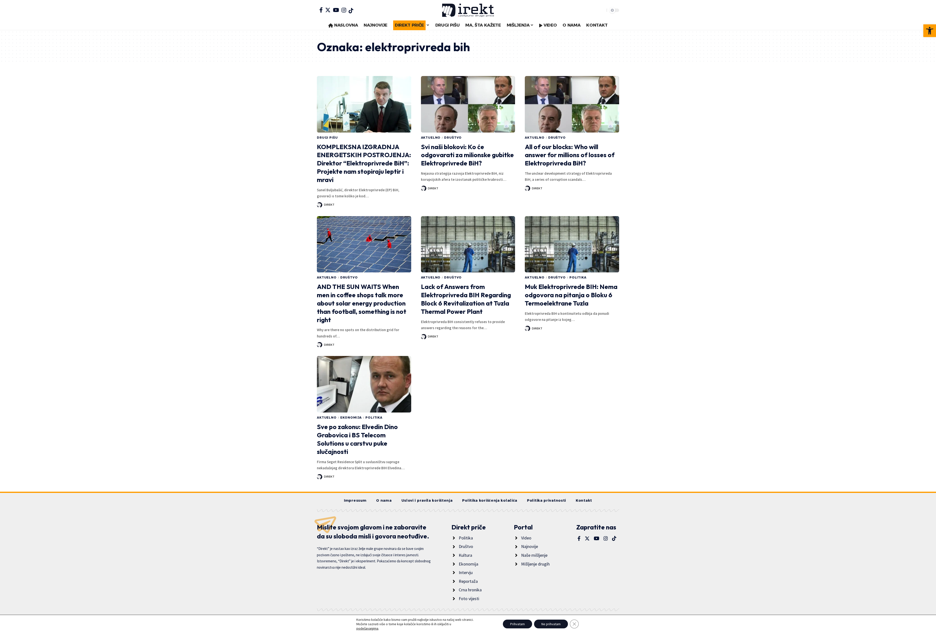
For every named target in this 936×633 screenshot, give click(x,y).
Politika (577, 277)
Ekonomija (351, 417)
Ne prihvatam (551, 624)
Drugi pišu (327, 137)
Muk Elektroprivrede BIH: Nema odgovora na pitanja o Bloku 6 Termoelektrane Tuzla (571, 295)
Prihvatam (517, 624)
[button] (929, 30)
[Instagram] (343, 10)
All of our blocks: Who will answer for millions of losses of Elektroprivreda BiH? (569, 155)
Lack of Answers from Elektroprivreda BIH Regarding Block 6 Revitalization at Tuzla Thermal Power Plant (466, 299)
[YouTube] (336, 10)
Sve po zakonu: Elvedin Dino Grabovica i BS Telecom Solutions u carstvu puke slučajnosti (357, 439)
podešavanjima (367, 628)
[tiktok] (350, 10)
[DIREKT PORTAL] (468, 10)
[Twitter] (328, 10)
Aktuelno (431, 137)
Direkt (329, 204)
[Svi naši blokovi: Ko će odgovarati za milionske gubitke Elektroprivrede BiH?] (468, 104)
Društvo (453, 137)
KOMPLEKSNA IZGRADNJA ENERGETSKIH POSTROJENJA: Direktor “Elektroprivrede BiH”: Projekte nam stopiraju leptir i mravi (364, 163)
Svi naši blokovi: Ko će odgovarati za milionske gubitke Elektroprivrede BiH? (467, 155)
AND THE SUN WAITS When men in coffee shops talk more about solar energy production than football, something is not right (361, 303)
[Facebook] (321, 10)
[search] (601, 10)
